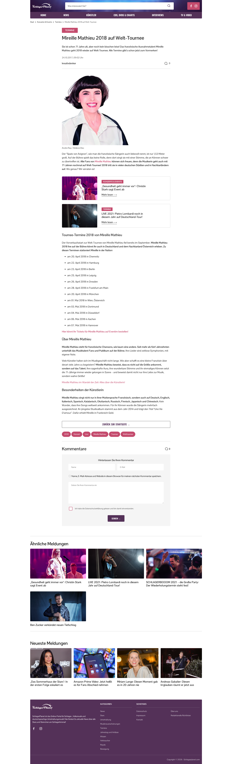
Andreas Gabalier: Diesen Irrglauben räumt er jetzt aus (177, 683)
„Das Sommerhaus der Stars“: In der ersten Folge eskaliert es (49, 683)
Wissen (103, 736)
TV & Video (186, 15)
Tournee (114, 434)
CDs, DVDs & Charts (124, 15)
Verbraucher (105, 740)
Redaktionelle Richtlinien (181, 715)
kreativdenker (69, 63)
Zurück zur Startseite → (116, 424)
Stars (102, 715)
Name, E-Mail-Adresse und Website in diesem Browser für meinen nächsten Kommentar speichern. (116, 476)
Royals (103, 745)
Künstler (91, 15)
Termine (58, 22)
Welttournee (128, 434)
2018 (66, 434)
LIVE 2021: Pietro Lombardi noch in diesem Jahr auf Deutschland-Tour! (122, 215)
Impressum (140, 715)
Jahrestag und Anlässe (109, 732)
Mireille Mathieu (103, 161)
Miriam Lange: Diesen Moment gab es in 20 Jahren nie (137, 683)
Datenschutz (141, 711)
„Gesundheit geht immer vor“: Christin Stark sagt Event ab (124, 187)
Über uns (174, 711)
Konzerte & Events (44, 22)
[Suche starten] (169, 6)
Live (86, 434)
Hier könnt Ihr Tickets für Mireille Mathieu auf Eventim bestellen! (95, 331)
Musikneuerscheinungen (110, 724)
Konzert (77, 434)
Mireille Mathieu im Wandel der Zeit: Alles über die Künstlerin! (93, 382)
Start (32, 22)
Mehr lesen (107, 194)
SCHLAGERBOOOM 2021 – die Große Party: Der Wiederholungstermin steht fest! (172, 584)
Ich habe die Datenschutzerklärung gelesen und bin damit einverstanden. (104, 508)
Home (43, 15)
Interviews (158, 15)
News (66, 15)
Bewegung (104, 749)
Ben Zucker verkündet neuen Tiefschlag (53, 625)
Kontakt (139, 719)
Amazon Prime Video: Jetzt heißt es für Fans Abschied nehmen (93, 683)
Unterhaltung (105, 719)
